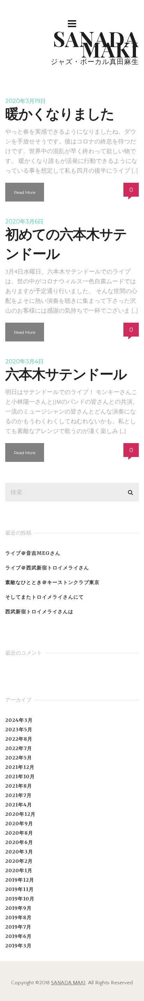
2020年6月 (19, 842)
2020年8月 (19, 833)
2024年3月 (19, 720)
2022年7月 (18, 748)
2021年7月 (18, 795)
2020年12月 (20, 814)
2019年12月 (19, 880)
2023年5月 (19, 729)
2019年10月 (20, 899)
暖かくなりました (59, 113)
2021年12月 (20, 767)
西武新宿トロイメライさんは (39, 611)
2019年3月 (18, 946)
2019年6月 (18, 936)
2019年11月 (19, 889)
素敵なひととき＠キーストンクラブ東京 (52, 582)
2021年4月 (18, 805)
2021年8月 (18, 786)
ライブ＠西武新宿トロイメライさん (47, 568)
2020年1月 (19, 870)
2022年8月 (19, 739)
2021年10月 (20, 776)
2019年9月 (18, 908)
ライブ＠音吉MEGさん (32, 553)
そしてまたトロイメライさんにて (44, 597)
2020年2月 (19, 861)
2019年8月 (18, 917)
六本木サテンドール (66, 374)
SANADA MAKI (68, 983)
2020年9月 (19, 823)
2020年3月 (19, 852)
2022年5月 (18, 758)
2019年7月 (18, 927)
